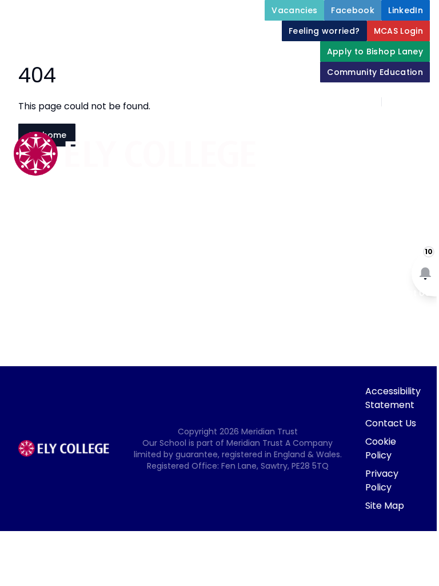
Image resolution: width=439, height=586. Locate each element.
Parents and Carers (369, 238)
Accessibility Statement (393, 398)
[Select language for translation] (421, 102)
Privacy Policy (381, 480)
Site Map (384, 505)
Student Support (376, 183)
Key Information (377, 155)
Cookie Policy (380, 448)
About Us (392, 128)
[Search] (396, 102)
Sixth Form (325, 265)
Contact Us (390, 423)
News (400, 265)
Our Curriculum (378, 210)
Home (336, 128)
